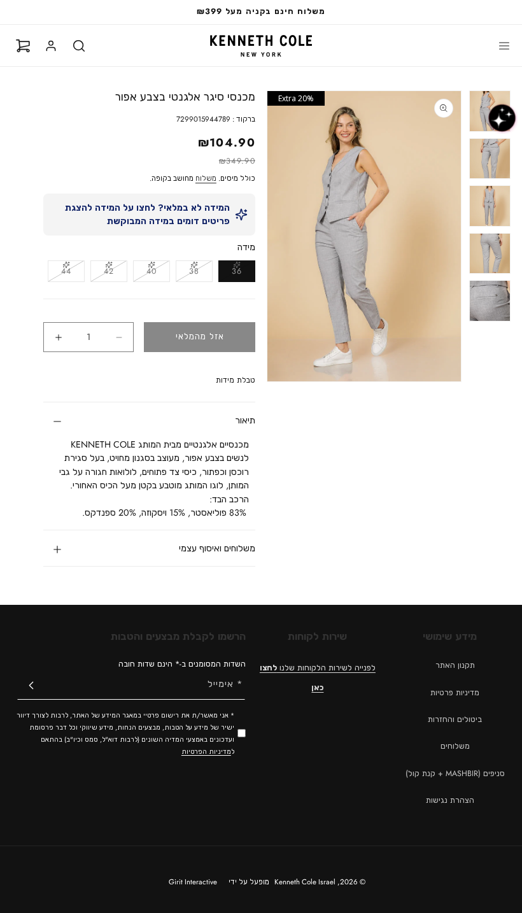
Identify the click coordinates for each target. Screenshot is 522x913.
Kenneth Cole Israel (304, 882)
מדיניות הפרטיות (206, 751)
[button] (504, 46)
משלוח (205, 178)
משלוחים (455, 746)
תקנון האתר (455, 665)
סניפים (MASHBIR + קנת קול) (455, 773)
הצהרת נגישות (450, 800)
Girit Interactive (193, 882)
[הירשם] (31, 685)
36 (230, 273)
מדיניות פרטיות (454, 692)
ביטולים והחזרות (455, 719)
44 (59, 273)
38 (187, 273)
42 (102, 273)
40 (145, 273)
